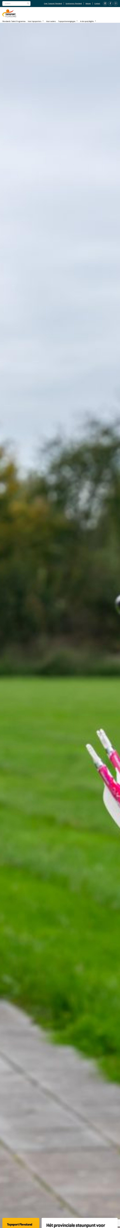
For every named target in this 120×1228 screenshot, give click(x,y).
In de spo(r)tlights (87, 21)
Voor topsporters (34, 21)
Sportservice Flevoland (74, 3)
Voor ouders (51, 21)
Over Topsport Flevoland (53, 3)
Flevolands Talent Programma (13, 21)
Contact (97, 3)
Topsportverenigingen (66, 21)
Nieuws (88, 3)
